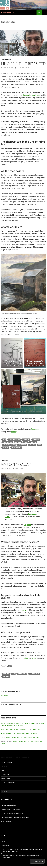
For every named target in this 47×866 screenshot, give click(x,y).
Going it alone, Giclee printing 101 (12, 813)
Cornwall (26, 439)
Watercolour (34, 674)
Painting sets (36, 729)
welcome (6, 676)
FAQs (2, 770)
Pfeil (39, 445)
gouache (23, 610)
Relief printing (16, 447)
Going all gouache (32, 733)
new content (22, 674)
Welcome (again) (17, 464)
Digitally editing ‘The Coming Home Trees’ (22, 724)
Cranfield (36, 439)
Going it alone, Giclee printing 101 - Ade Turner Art (18, 723)
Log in (3, 841)
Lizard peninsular (9, 445)
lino (25, 442)
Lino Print (33, 442)
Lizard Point (22, 445)
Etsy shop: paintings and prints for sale (15, 758)
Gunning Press (7, 442)
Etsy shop (27, 525)
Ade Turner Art (7, 12)
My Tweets (4, 695)
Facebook (34, 429)
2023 (4, 439)
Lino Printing (6, 60)
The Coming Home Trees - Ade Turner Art (15, 729)
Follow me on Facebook (11, 704)
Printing (6, 447)
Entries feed (5, 845)
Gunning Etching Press (31, 95)
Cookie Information (8, 782)
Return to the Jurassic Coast (10, 809)
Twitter (13, 432)
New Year (32, 445)
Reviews (4, 766)
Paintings (4, 460)
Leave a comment (23, 68)
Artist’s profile (6, 762)
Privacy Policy (6, 778)
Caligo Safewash (14, 439)
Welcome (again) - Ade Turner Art (12, 733)
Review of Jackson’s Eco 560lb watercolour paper (23, 737)
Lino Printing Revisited (23, 63)
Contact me (5, 774)
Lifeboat (18, 442)
